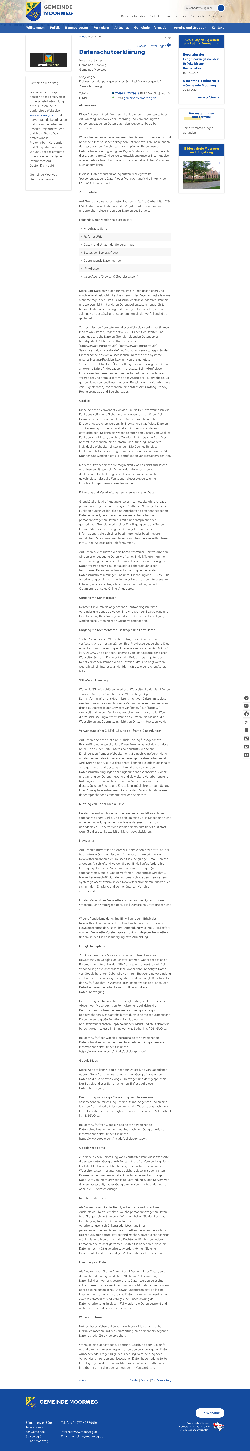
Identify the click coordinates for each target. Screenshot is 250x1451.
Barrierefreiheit (216, 16)
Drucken (144, 1380)
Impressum (181, 16)
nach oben (211, 1413)
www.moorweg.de (42, 115)
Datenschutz (197, 16)
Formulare (101, 28)
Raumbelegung (76, 28)
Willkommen (35, 28)
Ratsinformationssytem (133, 16)
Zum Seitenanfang (161, 1380)
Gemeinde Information (151, 28)
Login (167, 16)
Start (84, 36)
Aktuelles (121, 28)
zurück (82, 1380)
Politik (55, 28)
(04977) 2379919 (127, 93)
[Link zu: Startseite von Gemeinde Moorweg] (49, 11)
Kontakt (218, 28)
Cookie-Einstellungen (154, 45)
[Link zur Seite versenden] (164, 38)
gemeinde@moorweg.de (140, 98)
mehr (202, 97)
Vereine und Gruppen (190, 28)
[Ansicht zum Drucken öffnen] (169, 38)
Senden (134, 1380)
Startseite (155, 16)
